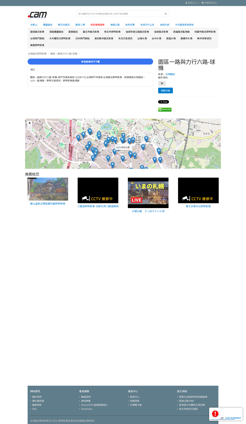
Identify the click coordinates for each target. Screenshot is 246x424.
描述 (32, 69)
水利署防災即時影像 (59, 38)
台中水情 (156, 38)
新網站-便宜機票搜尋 (233, 418)
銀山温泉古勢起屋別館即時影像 (47, 203)
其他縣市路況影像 (104, 38)
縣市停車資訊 (204, 38)
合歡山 (33, 24)
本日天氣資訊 (125, 38)
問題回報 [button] (165, 90)
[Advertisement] (123, 273)
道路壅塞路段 (56, 31)
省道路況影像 (161, 31)
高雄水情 (171, 38)
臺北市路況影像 (91, 31)
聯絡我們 (86, 396)
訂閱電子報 (136, 404)
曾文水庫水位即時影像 (198, 206)
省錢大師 (164, 24)
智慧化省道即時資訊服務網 (193, 396)
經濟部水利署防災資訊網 (192, 404)
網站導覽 (86, 400)
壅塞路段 (47, 24)
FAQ (34, 408)
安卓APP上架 (147, 24)
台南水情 (142, 38)
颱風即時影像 (37, 45)
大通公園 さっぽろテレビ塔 (148, 211)
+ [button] (30, 123)
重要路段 (73, 31)
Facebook (86, 408)
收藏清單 (134, 400)
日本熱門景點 (82, 38)
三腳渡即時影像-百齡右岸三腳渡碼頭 (97, 206)
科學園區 (170, 74)
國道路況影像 (37, 31)
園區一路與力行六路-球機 (64, 53)
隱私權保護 (38, 400)
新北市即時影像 (112, 31)
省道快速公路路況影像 (137, 31)
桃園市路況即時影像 (205, 31)
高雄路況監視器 (181, 31)
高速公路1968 (186, 400)
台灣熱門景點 (37, 38)
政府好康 (130, 24)
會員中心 (134, 396)
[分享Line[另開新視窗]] (165, 109)
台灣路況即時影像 (37, 53)
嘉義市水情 (186, 38)
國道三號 (80, 24)
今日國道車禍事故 (184, 24)
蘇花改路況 (64, 24)
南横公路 (115, 24)
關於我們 (37, 396)
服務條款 (37, 404)
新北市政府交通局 (188, 408)
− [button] (30, 128)
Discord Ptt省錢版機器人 (94, 404)
